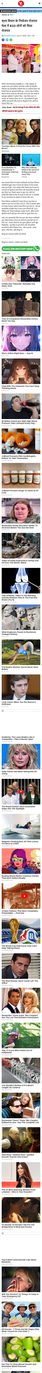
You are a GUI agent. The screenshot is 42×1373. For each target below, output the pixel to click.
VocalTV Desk (9, 35)
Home (4, 15)
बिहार (11, 15)
